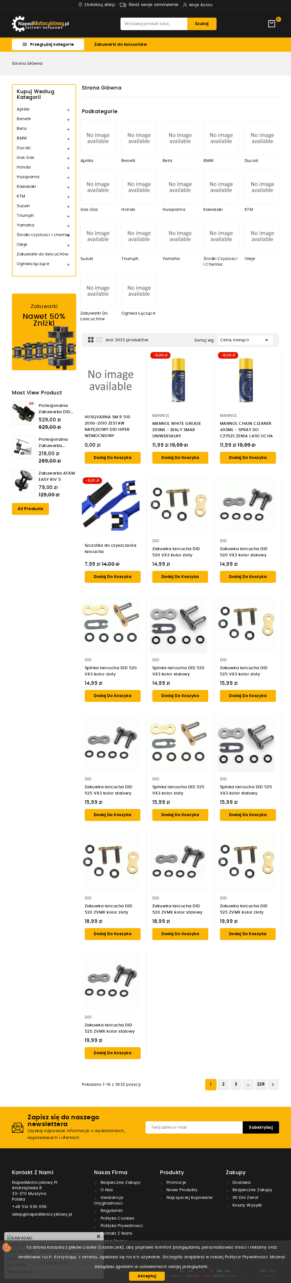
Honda (24, 167)
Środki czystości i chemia (43, 235)
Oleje (22, 245)
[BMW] (221, 137)
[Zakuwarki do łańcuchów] (98, 290)
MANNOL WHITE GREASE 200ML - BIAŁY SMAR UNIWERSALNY (176, 430)
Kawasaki (26, 187)
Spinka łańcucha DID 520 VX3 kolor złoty (111, 671)
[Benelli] (139, 137)
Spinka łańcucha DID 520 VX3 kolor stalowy (178, 671)
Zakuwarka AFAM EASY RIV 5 (57, 476)
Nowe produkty (181, 1190)
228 (261, 1084)
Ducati (23, 148)
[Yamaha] (180, 236)
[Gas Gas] (98, 187)
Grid (91, 339)
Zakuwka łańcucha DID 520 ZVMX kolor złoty (108, 909)
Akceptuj (147, 1276)
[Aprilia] (98, 137)
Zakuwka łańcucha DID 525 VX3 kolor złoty (244, 671)
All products (30, 509)
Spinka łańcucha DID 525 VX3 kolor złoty (178, 790)
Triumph (25, 216)
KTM (21, 196)
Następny (273, 1084)
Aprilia (23, 109)
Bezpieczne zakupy (119, 1183)
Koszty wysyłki (246, 1205)
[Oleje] (262, 236)
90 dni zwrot (245, 1198)
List (99, 339)
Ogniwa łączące (33, 264)
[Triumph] (139, 236)
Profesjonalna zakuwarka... (53, 443)
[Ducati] (262, 137)
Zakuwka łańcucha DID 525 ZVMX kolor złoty (244, 909)
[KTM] (262, 187)
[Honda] (139, 187)
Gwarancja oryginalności (108, 1200)
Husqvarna (28, 177)
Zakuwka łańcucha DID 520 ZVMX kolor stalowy (177, 909)
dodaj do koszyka (112, 458)
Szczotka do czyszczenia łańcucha (110, 549)
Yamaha (25, 225)
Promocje (175, 1183)
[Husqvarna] (180, 187)
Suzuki (23, 206)
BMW (22, 138)
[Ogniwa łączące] (139, 290)
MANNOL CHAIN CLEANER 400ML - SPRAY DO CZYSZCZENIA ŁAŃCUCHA (246, 430)
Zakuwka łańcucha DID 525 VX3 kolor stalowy (108, 790)
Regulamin (111, 1211)
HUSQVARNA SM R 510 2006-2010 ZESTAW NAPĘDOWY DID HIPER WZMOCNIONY (107, 426)
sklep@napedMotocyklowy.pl (42, 1215)
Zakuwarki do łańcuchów (120, 45)
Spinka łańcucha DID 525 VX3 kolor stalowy (246, 790)
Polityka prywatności (121, 1226)
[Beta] (180, 137)
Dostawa (240, 1183)
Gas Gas (25, 158)
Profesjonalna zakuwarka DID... (56, 409)
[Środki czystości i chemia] (221, 236)
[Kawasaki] (221, 187)
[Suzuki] (98, 236)
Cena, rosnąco (245, 340)
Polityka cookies (116, 1218)
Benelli (24, 119)
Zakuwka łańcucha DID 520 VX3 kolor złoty (176, 552)
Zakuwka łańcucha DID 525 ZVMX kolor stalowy (110, 1028)
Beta (21, 129)
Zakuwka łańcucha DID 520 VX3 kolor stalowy (244, 552)
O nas (106, 1190)
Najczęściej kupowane (189, 1198)
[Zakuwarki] (44, 332)
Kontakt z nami (32, 1172)
